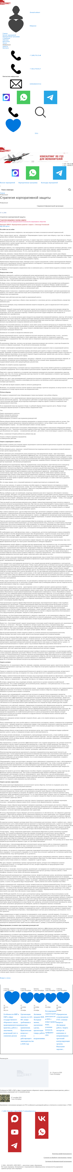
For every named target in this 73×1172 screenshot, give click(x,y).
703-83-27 (70, 165)
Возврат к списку (5, 978)
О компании (6, 38)
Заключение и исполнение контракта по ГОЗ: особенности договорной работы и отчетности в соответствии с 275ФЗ (35, 1105)
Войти (36, 133)
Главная (5, 33)
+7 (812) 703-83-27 (35, 69)
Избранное (33, 26)
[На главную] (5, 2)
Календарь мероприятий (49, 183)
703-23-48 (70, 164)
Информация (14, 206)
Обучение (6, 40)
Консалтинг (6, 41)
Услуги (5, 43)
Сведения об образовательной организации (50, 206)
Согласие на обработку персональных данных (58, 1157)
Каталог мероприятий (9, 35)
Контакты (6, 48)
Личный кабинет (35, 12)
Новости (5, 46)
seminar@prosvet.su (35, 84)
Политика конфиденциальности (62, 1153)
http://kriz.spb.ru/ (5, 226)
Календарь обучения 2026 (13, 982)
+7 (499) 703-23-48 (35, 55)
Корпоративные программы (11, 36)
